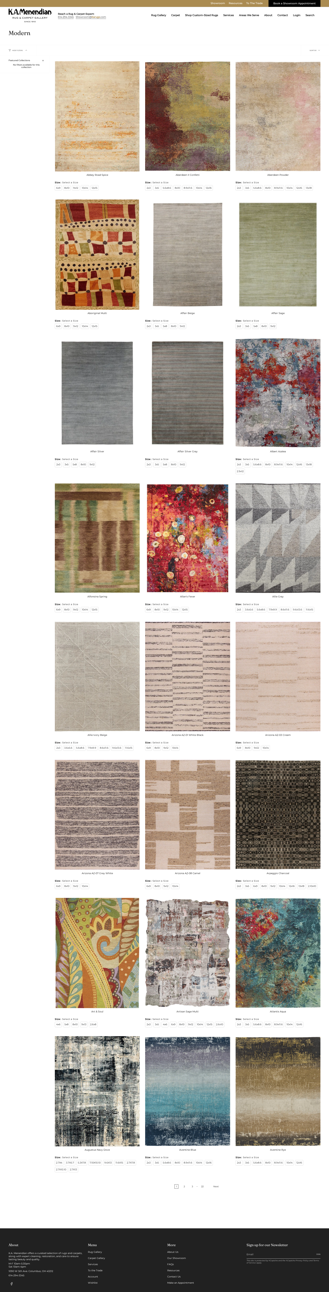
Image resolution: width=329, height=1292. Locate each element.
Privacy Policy (302, 1260)
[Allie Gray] (278, 538)
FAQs (170, 1264)
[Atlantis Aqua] (278, 953)
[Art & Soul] (97, 953)
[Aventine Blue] (187, 1091)
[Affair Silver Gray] (187, 393)
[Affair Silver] (97, 393)
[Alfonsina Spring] (97, 538)
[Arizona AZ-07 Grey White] (97, 815)
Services (93, 1264)
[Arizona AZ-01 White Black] (187, 676)
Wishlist (93, 1282)
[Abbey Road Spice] (97, 116)
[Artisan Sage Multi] (187, 953)
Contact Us (174, 1276)
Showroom (218, 3)
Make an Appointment (180, 1282)
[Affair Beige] (187, 255)
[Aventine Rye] (278, 1091)
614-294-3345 (66, 16)
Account (93, 1276)
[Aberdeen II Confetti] (187, 116)
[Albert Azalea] (278, 393)
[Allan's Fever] (187, 538)
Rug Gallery (95, 1251)
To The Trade (254, 3)
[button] (159, 15)
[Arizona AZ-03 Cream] (278, 676)
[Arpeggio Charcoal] (278, 815)
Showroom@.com (91, 16)
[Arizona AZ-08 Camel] (187, 815)
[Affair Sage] (278, 255)
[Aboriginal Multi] (97, 255)
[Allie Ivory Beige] (97, 676)
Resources (235, 3)
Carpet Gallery (96, 1258)
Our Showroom (176, 1258)
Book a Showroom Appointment (294, 3)
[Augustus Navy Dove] (97, 1091)
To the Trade (95, 1270)
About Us (172, 1251)
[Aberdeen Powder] (278, 116)
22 (202, 1186)
